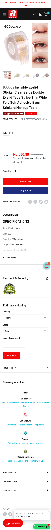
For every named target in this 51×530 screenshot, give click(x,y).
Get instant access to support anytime (25, 443)
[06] (13, 145)
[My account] (40, 14)
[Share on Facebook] (30, 201)
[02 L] (28, 138)
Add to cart (25, 181)
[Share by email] (46, 201)
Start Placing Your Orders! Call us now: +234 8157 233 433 (25, 4)
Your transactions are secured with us (25, 460)
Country (6, 311)
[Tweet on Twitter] (41, 201)
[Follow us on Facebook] (5, 514)
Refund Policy (9, 367)
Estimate (11, 355)
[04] (42, 138)
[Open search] (34, 14)
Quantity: (7, 171)
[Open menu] (4, 14)
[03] (35, 138)
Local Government (11, 338)
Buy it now (25, 190)
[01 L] (13, 138)
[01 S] (5, 138)
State (5, 324)
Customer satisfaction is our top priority (25, 424)
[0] (46, 14)
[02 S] (20, 138)
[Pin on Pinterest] (35, 201)
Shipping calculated (34, 158)
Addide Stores (10, 119)
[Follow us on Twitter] (10, 514)
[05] (5, 145)
